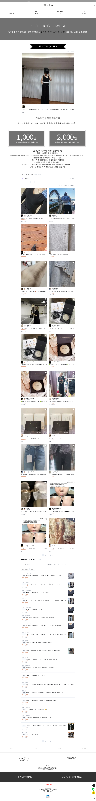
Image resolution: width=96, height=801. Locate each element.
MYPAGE (86, 1)
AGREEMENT (42, 784)
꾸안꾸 (60, 13)
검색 (94, 5)
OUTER (36, 11)
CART (48, 1)
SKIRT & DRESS (60, 11)
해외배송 (84, 13)
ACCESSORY (36, 13)
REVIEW (60, 748)
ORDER (67, 1)
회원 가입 (29, 1)
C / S (36, 748)
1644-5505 (24, 757)
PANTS (84, 11)
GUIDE (54, 784)
